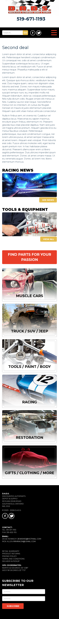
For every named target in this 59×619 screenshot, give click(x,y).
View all (48, 239)
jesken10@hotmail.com (29, 539)
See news (48, 200)
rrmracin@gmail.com (24, 541)
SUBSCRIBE (13, 606)
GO (25, 32)
